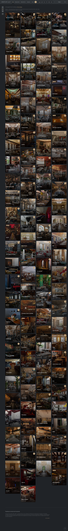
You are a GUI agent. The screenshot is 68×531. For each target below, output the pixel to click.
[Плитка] (2, 9)
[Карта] (2, 11)
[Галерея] (2, 7)
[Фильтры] (2, 14)
